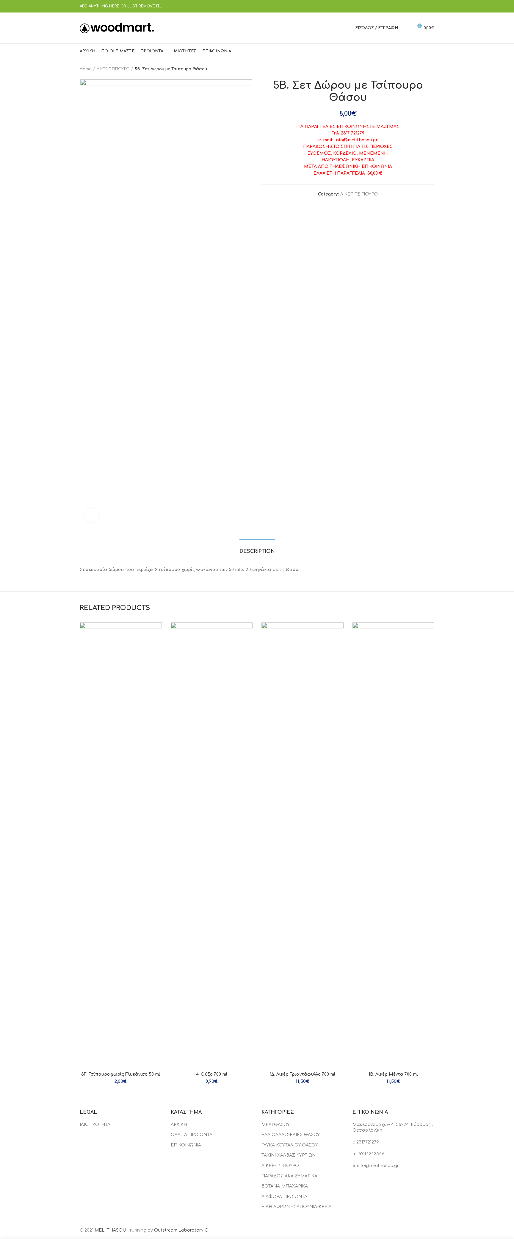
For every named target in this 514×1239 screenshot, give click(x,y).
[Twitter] (408, 6)
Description (257, 551)
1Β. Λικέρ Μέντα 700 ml (393, 1074)
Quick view (157, 632)
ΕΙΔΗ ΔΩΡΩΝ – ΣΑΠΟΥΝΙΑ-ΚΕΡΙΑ (296, 1206)
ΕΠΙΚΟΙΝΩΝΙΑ (186, 1145)
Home (86, 69)
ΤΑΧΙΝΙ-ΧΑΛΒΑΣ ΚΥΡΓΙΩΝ (288, 1155)
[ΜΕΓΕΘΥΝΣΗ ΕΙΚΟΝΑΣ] (91, 515)
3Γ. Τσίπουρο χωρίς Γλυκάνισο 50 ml (120, 1074)
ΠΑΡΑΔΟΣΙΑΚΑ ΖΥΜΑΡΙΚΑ (289, 1176)
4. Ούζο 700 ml (211, 1074)
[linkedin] (423, 6)
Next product (431, 69)
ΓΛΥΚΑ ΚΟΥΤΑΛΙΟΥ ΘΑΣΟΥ (289, 1145)
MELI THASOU (110, 1230)
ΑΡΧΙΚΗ (179, 1124)
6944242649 (371, 1154)
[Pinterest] (415, 6)
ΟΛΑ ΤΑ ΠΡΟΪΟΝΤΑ (191, 1134)
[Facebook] (401, 6)
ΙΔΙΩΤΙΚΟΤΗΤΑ (95, 1124)
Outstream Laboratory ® (181, 1230)
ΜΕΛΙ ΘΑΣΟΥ (275, 1124)
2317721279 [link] (367, 1142)
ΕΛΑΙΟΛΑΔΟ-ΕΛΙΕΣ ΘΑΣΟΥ (290, 1134)
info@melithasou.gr (378, 1165)
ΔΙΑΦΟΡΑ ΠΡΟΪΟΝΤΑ (284, 1196)
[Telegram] (430, 6)
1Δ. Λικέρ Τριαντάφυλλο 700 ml (302, 1074)
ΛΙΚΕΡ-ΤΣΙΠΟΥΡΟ (113, 69)
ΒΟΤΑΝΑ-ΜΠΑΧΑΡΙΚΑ (284, 1186)
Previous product (419, 69)
